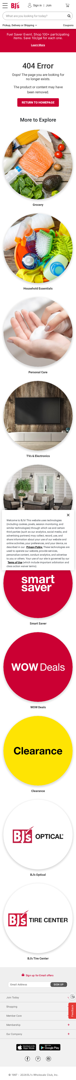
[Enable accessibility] (72, 996)
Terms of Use (15, 562)
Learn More (38, 45)
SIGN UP (59, 984)
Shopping (11, 1006)
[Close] (68, 515)
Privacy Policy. (34, 547)
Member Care (14, 1015)
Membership (13, 1024)
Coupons (68, 25)
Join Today (12, 997)
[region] (38, 540)
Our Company (14, 1034)
